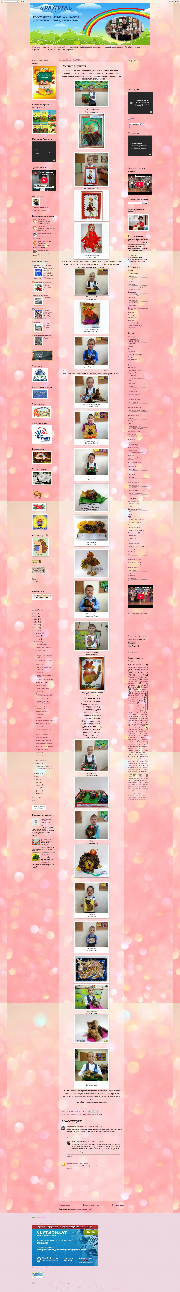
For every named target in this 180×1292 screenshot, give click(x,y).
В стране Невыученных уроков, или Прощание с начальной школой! (47, 314)
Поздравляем (132, 525)
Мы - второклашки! (41, 761)
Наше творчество (88, 1114)
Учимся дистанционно (135, 559)
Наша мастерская (133, 303)
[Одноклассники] (146, 124)
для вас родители (133, 389)
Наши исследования (134, 480)
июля (38, 776)
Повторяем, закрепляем (43, 729)
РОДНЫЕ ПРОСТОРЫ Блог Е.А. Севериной (43, 266)
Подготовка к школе (134, 522)
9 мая (130, 349)
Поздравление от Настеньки (44, 743)
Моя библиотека (133, 447)
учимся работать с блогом (136, 565)
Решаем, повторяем (42, 682)
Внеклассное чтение (42, 698)
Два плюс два (39, 309)
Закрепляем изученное (43, 723)
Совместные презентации (136, 546)
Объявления (132, 498)
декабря (38, 633)
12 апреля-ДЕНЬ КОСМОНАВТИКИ (133, 340)
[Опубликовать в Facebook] (95, 1112)
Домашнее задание (42, 650)
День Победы (132, 383)
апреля (38, 785)
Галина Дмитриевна (78, 1141)
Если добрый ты (133, 402)
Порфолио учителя (134, 527)
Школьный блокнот (41, 295)
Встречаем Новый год (135, 373)
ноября (38, 636)
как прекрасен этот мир (74, 1114)
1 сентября (131, 337)
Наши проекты (132, 300)
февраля (39, 791)
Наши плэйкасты (133, 485)
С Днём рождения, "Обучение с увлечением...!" (47, 286)
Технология (98, 1114)
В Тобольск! (46, 297)
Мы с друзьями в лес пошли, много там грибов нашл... (45, 694)
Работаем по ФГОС (134, 533)
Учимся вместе (133, 557)
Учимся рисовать (133, 567)
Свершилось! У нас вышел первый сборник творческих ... (45, 768)
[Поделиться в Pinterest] (97, 1112)
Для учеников (132, 391)
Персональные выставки (136, 520)
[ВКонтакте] (141, 124)
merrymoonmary (114, 1288)
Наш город (131, 284)
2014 (36, 630)
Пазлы (130, 511)
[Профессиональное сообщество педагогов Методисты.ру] (51, 1283)
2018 (36, 619)
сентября (39, 642)
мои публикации (133, 445)
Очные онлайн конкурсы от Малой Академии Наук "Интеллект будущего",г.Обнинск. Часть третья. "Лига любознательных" (44, 273)
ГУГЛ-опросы (132, 381)
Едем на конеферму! (42, 688)
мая (37, 782)
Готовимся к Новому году (136, 378)
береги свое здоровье (135, 354)
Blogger (130, 1288)
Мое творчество (133, 437)
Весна (130, 362)
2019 (36, 616)
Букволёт (37, 322)
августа (38, 773)
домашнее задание (134, 394)
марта (38, 788)
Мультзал (131, 320)
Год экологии (132, 375)
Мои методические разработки (137, 287)
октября (38, 639)
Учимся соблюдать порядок (44, 746)
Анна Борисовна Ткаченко (75, 1126)
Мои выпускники (133, 442)
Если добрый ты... (41, 709)
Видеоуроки (132, 317)
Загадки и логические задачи (45, 720)
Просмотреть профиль (39, 210)
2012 (36, 800)
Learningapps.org (133, 578)
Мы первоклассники (134, 462)
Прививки (38, 717)
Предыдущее (118, 1205)
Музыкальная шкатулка (135, 452)
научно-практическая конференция (134, 465)
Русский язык (132, 538)
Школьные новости (42, 737)
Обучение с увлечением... (43, 282)
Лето (129, 423)
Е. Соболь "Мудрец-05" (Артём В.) (47, 325)
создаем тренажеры (134, 549)
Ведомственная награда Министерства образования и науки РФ (47, 822)
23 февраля (132, 343)
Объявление (39, 653)
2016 (36, 625)
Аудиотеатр (131, 352)
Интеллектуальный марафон (137, 410)
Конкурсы (131, 418)
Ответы (71, 1138)
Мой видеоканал (133, 279)
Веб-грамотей (132, 359)
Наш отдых (131, 469)
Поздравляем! (40, 714)
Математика (132, 434)
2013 (36, 797)
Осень (130, 506)
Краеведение (132, 421)
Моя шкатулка (132, 450)
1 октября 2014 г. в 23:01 (95, 1141)
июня (38, 779)
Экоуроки (131, 573)
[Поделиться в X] (93, 1112)
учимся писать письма (135, 562)
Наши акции (131, 297)
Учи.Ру (130, 554)
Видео (130, 365)
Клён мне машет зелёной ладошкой (46, 855)
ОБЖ (129, 496)
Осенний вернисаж (41, 644)
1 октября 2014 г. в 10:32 (80, 1163)
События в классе (133, 543)
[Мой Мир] (129, 127)
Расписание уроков (42, 749)
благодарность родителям (136, 357)
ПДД (129, 517)
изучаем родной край (134, 407)
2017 (36, 622)
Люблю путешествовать (135, 429)
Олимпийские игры (134, 504)
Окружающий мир (133, 501)
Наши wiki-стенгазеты (135, 493)
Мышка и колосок (41, 711)
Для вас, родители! (134, 289)
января (38, 793)
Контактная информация (135, 323)
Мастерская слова (134, 431)
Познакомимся (132, 276)
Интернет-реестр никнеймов (40, 1268)
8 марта (130, 346)
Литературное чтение (134, 426)
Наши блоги (131, 477)
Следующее (64, 1205)
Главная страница (91, 1205)
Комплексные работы (134, 415)
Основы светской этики (135, 509)
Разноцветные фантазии (42, 335)
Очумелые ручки (41, 685)
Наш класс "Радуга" (134, 295)
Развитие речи (132, 535)
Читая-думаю (132, 570)
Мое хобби (131, 439)
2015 (36, 628)
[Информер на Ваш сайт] (132, 119)
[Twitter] (143, 124)
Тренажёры (131, 315)
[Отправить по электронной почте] (89, 1112)
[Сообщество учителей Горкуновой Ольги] (38, 1278)
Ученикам (131, 312)
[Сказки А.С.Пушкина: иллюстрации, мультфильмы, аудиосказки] (38, 572)
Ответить (69, 1134)
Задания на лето (133, 405)
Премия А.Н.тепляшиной (136, 530)
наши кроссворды (133, 482)
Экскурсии (131, 575)
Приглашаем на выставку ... (48, 337)
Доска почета (132, 305)
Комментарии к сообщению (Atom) (81, 1209)
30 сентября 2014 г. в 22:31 (93, 1126)
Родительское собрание (43, 647)
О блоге (130, 281)
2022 (36, 613)
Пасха (130, 514)
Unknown (69, 1163)
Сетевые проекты (133, 541)
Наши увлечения (133, 490)
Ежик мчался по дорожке (43, 735)
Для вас (130, 386)
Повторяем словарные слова (45, 679)
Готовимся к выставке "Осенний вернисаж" (43, 702)
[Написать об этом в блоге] (91, 1112)
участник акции (138, 163)
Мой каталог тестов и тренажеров (135, 326)
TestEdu (130, 581)
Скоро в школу (132, 292)
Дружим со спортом (134, 399)
